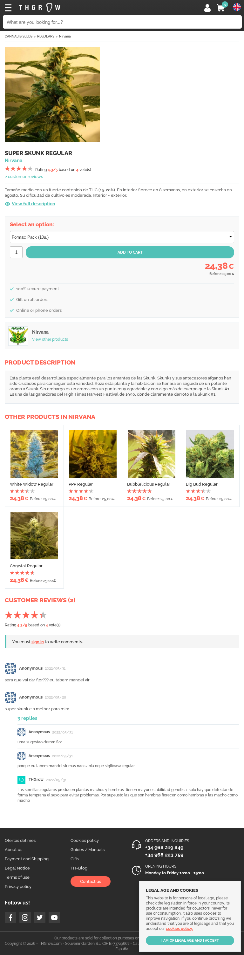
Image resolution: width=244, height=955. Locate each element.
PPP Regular (81, 484)
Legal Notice (17, 868)
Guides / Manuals (88, 849)
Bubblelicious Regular (148, 484)
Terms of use (17, 877)
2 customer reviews (24, 176)
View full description (33, 203)
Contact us (90, 881)
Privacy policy (18, 886)
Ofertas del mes (20, 840)
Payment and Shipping (27, 858)
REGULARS (45, 36)
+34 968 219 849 (164, 847)
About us (13, 849)
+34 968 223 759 (164, 855)
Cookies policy (85, 840)
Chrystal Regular (26, 565)
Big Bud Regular (202, 484)
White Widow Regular (31, 484)
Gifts (75, 858)
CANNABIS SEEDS (18, 36)
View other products (50, 339)
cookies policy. (179, 928)
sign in (37, 641)
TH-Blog (79, 868)
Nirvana (65, 36)
